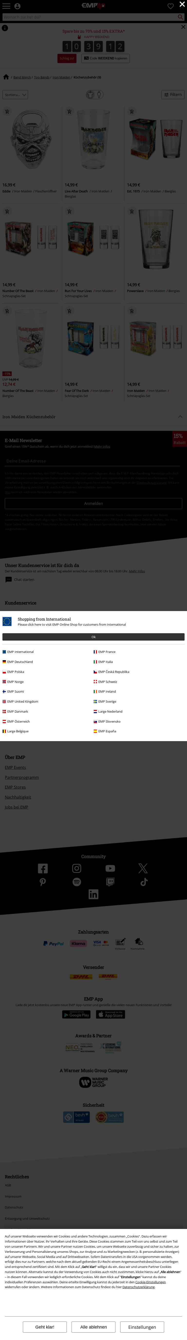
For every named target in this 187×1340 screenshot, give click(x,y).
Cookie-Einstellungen (150, 1282)
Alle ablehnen (93, 1327)
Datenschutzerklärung (138, 1287)
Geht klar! (44, 1327)
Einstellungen (142, 1327)
